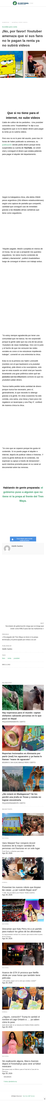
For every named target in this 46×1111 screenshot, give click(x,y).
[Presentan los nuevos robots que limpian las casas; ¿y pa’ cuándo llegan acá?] (23, 868)
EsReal (4, 882)
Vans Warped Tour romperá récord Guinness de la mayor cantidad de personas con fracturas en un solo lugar (21, 846)
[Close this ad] (44, 1098)
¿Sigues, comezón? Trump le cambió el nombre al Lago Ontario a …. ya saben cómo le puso (21, 1019)
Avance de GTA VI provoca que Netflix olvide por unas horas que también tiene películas (21, 975)
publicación (7, 145)
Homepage (5, 22)
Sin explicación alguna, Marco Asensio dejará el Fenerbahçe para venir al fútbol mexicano (21, 1064)
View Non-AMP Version (29, 1096)
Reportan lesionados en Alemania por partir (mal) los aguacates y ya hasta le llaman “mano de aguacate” (22, 756)
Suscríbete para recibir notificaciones (24, 539)
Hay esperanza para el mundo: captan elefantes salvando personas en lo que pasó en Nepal (21, 716)
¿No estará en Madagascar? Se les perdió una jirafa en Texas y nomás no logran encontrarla (21, 797)
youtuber (17, 658)
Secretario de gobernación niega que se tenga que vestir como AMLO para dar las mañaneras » (24, 627)
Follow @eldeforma (10, 1081)
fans (3, 658)
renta (9, 658)
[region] (23, 12)
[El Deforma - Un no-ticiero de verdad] (23, 3)
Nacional (5, 838)
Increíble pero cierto (19, 22)
